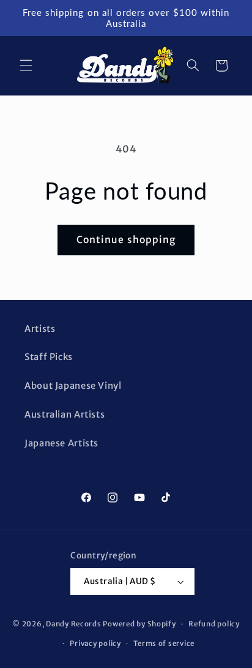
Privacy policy (95, 643)
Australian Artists (64, 414)
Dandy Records (74, 624)
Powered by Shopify (139, 624)
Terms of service (164, 643)
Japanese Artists (61, 443)
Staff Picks (48, 356)
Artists (39, 328)
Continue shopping (126, 240)
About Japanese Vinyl (73, 385)
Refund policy (214, 624)
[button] (26, 65)
